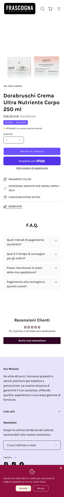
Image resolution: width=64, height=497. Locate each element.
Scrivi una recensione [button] (32, 340)
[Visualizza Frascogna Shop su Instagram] (6, 464)
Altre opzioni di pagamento (32, 168)
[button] (42, 8)
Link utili (9, 411)
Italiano (7, 457)
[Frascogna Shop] (19, 9)
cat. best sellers (12, 85)
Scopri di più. (39, 481)
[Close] (61, 468)
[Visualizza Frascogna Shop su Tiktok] (13, 464)
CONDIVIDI (15, 206)
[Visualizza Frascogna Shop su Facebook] (21, 464)
